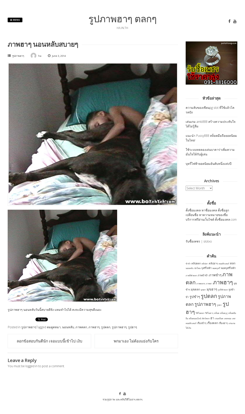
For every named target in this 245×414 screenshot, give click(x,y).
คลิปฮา (205, 263)
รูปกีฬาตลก (223, 289)
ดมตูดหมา (54, 327)
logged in (31, 366)
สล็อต (216, 313)
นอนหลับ (68, 327)
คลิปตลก (196, 263)
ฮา (212, 318)
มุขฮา (203, 289)
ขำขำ (188, 263)
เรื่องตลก (212, 323)
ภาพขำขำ (203, 275)
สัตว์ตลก (206, 318)
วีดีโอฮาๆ (209, 313)
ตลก (232, 263)
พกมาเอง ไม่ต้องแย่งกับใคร (136, 341)
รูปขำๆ (194, 296)
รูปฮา (219, 305)
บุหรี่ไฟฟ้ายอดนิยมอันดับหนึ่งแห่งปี (208, 164)
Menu (16, 19)
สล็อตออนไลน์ (195, 318)
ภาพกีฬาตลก (191, 275)
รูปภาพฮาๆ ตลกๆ (122, 18)
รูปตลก (105, 327)
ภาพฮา (209, 283)
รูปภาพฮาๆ (18, 56)
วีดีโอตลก (200, 313)
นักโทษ (197, 268)
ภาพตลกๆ (200, 283)
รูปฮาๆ (132, 327)
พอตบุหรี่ (216, 268)
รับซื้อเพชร (193, 241)
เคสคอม (227, 318)
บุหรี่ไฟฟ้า (206, 268)
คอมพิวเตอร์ (224, 263)
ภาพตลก (81, 327)
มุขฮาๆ (212, 289)
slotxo (207, 241)
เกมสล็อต (219, 318)
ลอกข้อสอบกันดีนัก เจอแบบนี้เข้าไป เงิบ (49, 341)
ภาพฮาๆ (94, 327)
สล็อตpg (224, 313)
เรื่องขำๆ (201, 323)
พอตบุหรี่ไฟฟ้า (228, 268)
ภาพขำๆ (215, 275)
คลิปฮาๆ (213, 263)
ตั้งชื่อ (189, 210)
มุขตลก (195, 289)
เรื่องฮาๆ (223, 323)
